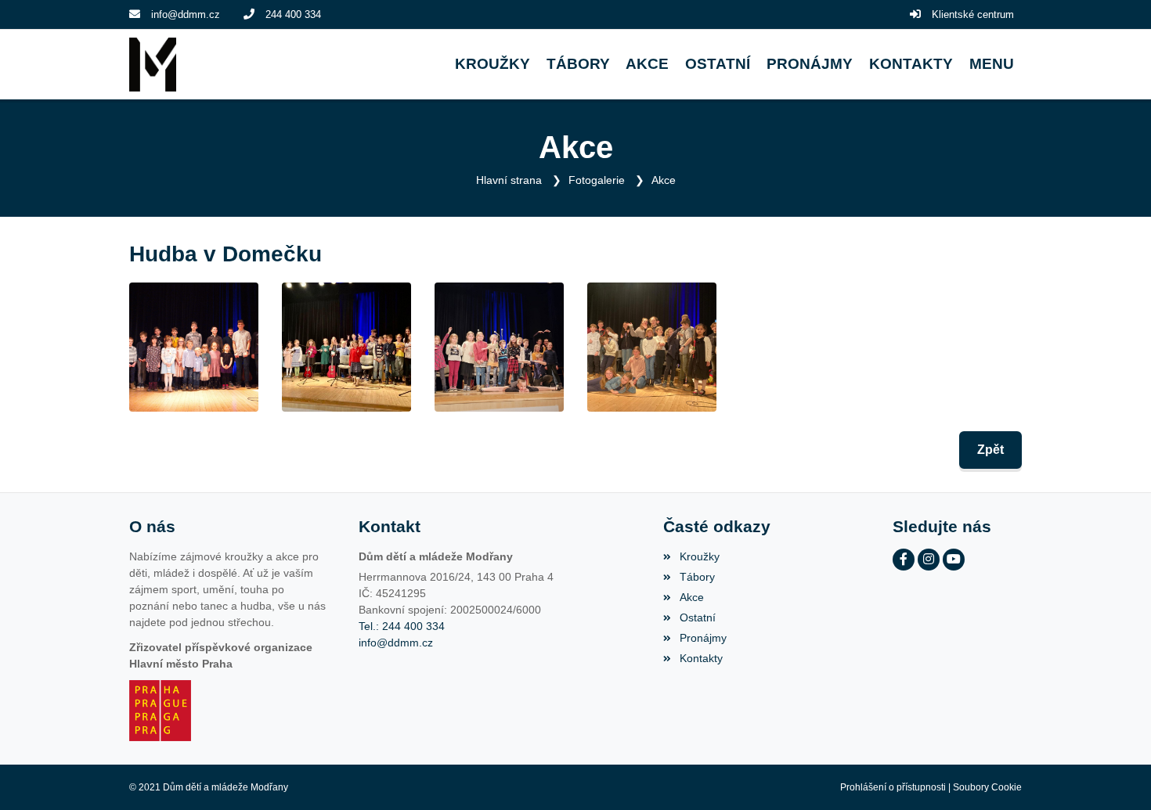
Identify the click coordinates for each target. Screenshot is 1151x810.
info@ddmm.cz (185, 14)
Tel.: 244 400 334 (402, 626)
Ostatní (697, 617)
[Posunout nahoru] (1115, 774)
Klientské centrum (973, 14)
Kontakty (701, 658)
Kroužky (699, 556)
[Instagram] (929, 560)
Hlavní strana (509, 180)
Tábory (697, 577)
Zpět (990, 449)
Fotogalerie (596, 180)
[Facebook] (904, 560)
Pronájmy (703, 638)
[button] (991, 64)
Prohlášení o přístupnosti (893, 787)
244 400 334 (293, 14)
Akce (663, 180)
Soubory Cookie (987, 787)
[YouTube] (954, 560)
